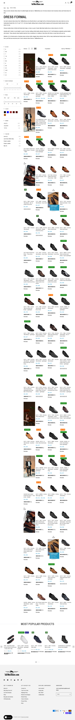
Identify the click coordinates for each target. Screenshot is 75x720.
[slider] (4, 88)
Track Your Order (24, 690)
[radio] (29, 49)
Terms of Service (24, 699)
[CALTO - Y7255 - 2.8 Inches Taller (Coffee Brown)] (41, 407)
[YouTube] (15, 680)
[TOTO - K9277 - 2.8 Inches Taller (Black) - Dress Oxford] (41, 245)
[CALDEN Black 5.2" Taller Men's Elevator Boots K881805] (64, 637)
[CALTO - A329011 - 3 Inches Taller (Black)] (53, 486)
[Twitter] (8, 680)
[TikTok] (22, 679)
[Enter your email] (69, 694)
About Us (5, 688)
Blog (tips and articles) (8, 697)
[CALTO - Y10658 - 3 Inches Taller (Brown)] (41, 568)
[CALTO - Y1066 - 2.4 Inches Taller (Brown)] (29, 568)
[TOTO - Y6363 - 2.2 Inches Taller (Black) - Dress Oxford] (65, 141)
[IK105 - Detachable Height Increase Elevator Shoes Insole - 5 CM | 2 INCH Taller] (10, 637)
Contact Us (23, 688)
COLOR (6, 109)
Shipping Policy (24, 692)
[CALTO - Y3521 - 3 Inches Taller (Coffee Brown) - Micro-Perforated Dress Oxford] (41, 513)
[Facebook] (5, 680)
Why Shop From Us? (8, 690)
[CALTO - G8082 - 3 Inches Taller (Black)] (53, 434)
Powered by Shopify (24, 717)
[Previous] (1, 646)
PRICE (6, 95)
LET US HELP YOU (25, 685)
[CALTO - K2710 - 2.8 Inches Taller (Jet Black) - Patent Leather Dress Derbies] (41, 325)
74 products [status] (47, 48)
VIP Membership (7, 699)
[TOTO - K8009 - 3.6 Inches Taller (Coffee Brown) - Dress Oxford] (41, 540)
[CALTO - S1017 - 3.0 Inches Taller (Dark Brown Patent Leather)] (65, 568)
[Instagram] (12, 680)
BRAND (6, 120)
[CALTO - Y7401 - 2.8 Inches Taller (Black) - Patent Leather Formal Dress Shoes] (29, 271)
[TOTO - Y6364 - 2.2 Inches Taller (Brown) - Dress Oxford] (65, 167)
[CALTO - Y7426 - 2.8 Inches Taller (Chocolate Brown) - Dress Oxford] (53, 325)
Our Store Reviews (7, 692)
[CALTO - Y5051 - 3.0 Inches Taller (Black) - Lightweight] (41, 352)
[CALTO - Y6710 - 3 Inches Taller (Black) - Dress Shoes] (53, 245)
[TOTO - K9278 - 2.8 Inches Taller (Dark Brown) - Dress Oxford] (41, 167)
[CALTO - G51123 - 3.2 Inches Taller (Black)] (53, 141)
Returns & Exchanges (25, 694)
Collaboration (41, 694)
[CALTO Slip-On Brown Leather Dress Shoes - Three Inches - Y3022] (53, 167)
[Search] (68, 3)
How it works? (41, 688)
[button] (66, 49)
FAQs (5, 694)
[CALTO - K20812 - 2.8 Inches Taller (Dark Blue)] (65, 595)
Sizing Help (41, 690)
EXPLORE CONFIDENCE (45, 685)
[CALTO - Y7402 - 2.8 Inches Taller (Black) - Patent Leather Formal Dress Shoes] (53, 407)
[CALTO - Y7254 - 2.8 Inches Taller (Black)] (65, 486)
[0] (70, 3)
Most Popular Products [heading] (37, 624)
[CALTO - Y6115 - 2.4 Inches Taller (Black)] (53, 595)
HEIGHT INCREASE (9, 81)
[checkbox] (12, 49)
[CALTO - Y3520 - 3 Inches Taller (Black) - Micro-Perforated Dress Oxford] (53, 380)
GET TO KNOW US (8, 685)
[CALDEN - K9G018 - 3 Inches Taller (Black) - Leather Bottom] (29, 595)
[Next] (73, 646)
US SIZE (6, 46)
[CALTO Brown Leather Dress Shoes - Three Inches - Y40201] (41, 595)
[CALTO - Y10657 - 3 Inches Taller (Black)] (65, 540)
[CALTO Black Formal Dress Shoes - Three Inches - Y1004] (29, 245)
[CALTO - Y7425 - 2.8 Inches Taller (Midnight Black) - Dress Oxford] (41, 59)
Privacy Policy (24, 701)
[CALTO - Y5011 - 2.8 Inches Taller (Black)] (53, 352)
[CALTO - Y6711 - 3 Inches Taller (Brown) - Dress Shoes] (53, 112)
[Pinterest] (19, 680)
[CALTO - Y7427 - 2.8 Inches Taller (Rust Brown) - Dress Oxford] (65, 194)
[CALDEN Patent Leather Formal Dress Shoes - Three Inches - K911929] (29, 486)
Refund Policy (24, 697)
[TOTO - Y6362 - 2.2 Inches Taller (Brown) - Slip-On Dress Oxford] (41, 299)
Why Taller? (41, 692)
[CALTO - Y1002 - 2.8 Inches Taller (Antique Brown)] (65, 112)
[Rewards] (8, 717)
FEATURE (7, 134)
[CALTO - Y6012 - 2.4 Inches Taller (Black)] (29, 220)
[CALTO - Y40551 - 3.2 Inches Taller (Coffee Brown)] (53, 220)
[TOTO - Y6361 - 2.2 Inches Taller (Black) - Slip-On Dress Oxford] (65, 325)
